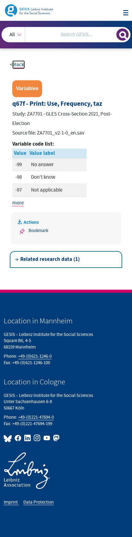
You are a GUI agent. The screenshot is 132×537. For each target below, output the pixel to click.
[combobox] (66, 34)
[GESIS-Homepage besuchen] (29, 10)
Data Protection (38, 502)
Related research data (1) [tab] (50, 259)
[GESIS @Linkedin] (28, 438)
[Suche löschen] (111, 33)
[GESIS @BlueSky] (9, 438)
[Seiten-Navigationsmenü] (125, 13)
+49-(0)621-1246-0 (35, 356)
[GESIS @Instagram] (37, 438)
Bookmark (38, 231)
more (18, 203)
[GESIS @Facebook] (18, 438)
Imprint (11, 502)
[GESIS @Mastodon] (56, 438)
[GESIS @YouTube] (47, 438)
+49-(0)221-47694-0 (36, 417)
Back (18, 64)
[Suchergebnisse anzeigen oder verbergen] (122, 34)
